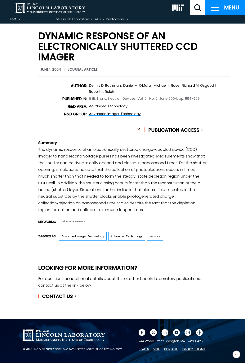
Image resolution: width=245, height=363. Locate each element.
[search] (197, 7)
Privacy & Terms (193, 349)
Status (144, 349)
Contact (57, 296)
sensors (154, 236)
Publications (115, 19)
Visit (156, 349)
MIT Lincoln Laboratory (72, 19)
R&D (20, 20)
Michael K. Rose (166, 85)
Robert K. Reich (101, 91)
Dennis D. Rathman (105, 85)
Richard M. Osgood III (199, 85)
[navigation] (225, 7)
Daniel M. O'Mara (137, 85)
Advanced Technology (108, 106)
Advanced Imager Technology (115, 113)
